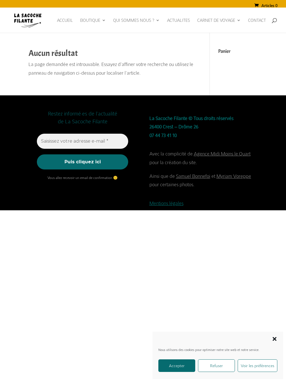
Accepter (177, 365)
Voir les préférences (257, 365)
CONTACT (257, 20)
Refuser (216, 365)
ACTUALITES (178, 20)
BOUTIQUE (90, 20)
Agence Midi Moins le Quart (222, 153)
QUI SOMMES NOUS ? (133, 20)
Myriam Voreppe (233, 176)
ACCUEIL (65, 20)
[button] (274, 339)
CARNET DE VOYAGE (216, 20)
